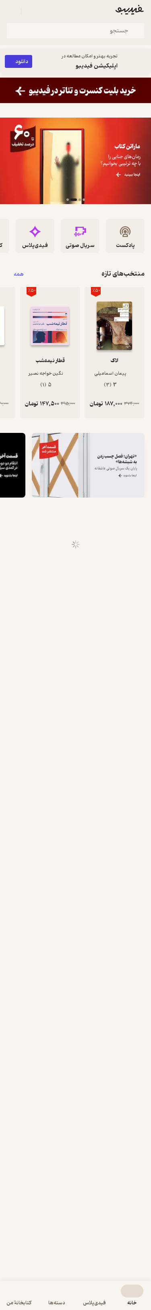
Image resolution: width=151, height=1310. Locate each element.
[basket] (31, 11)
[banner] (75, 90)
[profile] (11, 11)
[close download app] (143, 61)
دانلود (21, 61)
